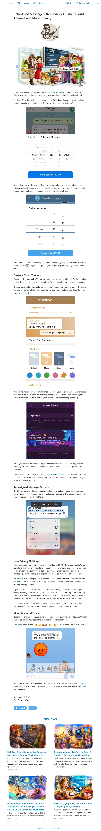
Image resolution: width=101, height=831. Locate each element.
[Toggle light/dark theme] (97, 3)
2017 (70, 279)
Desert (61, 474)
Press (53, 828)
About (41, 828)
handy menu (50, 92)
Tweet (33, 708)
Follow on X (84, 3)
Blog (47, 828)
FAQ (19, 3)
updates (57, 466)
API (34, 3)
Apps (26, 3)
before (19, 625)
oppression (76, 574)
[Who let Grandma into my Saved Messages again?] (50, 226)
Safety (42, 3)
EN (69, 3)
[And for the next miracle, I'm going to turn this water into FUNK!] (50, 342)
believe (20, 579)
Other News (50, 719)
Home (10, 3)
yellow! (26, 293)
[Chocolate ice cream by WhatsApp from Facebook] (50, 653)
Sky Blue (51, 474)
